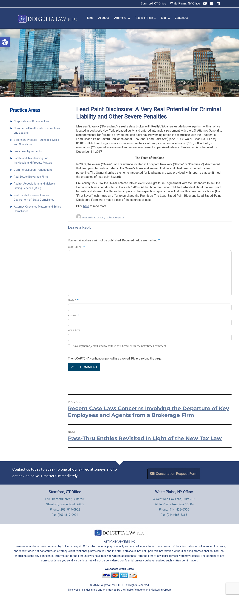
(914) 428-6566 (179, 509)
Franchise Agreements (28, 151)
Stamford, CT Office (153, 3)
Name (73, 300)
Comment (76, 247)
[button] (5, 42)
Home (89, 17)
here (86, 206)
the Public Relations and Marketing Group (146, 589)
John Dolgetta (115, 217)
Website (74, 330)
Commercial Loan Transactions (33, 169)
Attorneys (120, 17)
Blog (164, 17)
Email (73, 315)
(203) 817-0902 (70, 509)
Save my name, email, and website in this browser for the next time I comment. (120, 346)
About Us (103, 17)
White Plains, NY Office (185, 3)
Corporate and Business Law (31, 121)
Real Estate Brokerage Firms (31, 176)
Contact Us (181, 17)
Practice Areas (144, 17)
